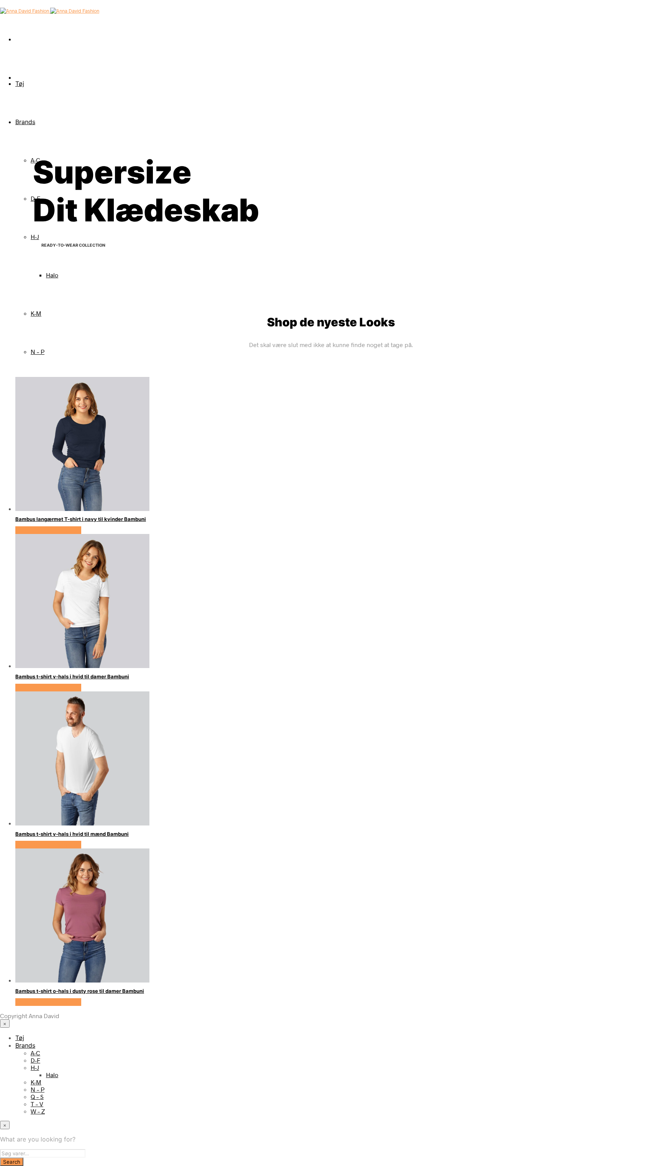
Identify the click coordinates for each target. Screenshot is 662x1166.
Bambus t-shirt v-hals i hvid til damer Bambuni (72, 676)
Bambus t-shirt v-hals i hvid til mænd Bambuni (72, 834)
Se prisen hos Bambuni (48, 530)
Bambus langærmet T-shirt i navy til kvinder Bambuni (80, 519)
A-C (35, 1052)
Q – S (37, 1096)
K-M (36, 313)
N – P (37, 351)
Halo (52, 274)
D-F (35, 1060)
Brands (25, 122)
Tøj (19, 83)
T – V (37, 1103)
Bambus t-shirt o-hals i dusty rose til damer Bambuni (79, 991)
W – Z (38, 1111)
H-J (35, 236)
